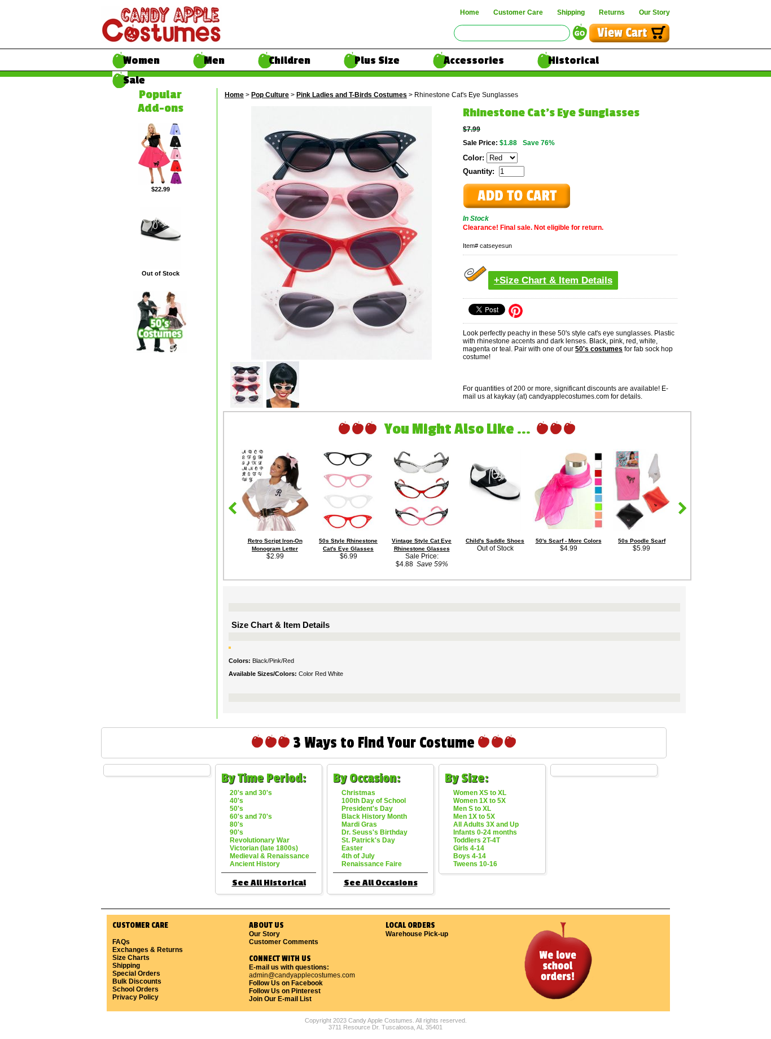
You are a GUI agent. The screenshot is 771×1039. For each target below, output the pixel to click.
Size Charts (131, 958)
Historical (573, 60)
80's (236, 824)
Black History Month (374, 816)
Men (214, 60)
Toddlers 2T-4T (476, 840)
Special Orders (136, 973)
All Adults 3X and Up (486, 824)
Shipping (571, 12)
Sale (134, 80)
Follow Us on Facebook (286, 983)
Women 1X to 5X (479, 801)
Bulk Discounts (136, 981)
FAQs (121, 942)
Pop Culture (270, 95)
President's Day (367, 809)
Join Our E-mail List (280, 999)
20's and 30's (251, 793)
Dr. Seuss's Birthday (374, 832)
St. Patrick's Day (368, 840)
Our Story (654, 12)
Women (141, 60)
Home (469, 12)
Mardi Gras (359, 824)
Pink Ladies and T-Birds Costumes (351, 95)
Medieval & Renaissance (269, 856)
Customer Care (518, 12)
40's (236, 801)
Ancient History (255, 864)
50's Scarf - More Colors (569, 541)
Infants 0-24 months (485, 832)
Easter (352, 848)
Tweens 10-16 (475, 864)
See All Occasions (381, 883)
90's (236, 832)
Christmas (358, 793)
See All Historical (269, 883)
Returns (612, 12)
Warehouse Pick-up (417, 934)
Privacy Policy (135, 997)
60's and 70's (251, 816)
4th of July (358, 856)
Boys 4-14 (469, 856)
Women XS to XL (479, 793)
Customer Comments (283, 942)
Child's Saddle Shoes (495, 541)
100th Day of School (373, 801)
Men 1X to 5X (474, 816)
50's (236, 809)
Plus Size (377, 60)
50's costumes (599, 349)
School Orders (135, 989)
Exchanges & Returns (147, 950)
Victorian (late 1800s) (264, 848)
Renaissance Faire (371, 864)
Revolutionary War (260, 840)
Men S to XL (472, 809)
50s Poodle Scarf (641, 541)
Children (289, 60)
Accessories (474, 60)
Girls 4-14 (468, 848)
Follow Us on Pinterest (285, 991)
